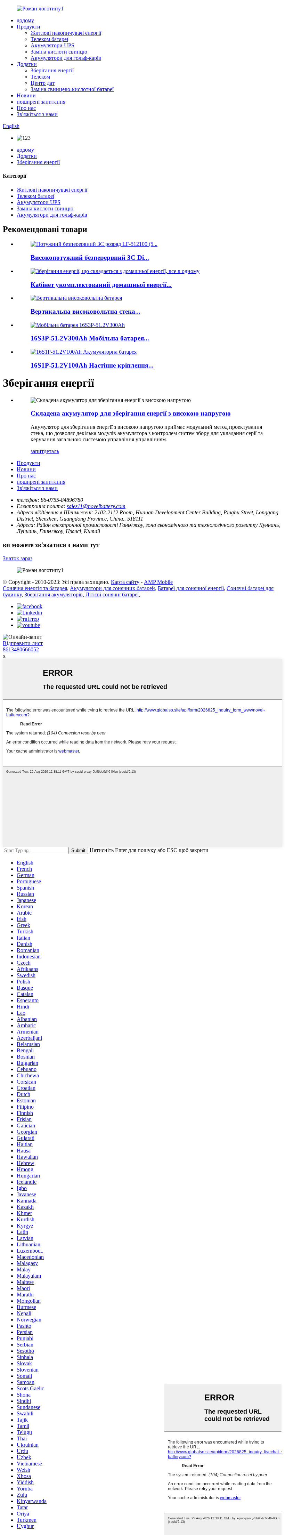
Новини (26, 95)
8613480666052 (21, 649)
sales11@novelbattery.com (96, 506)
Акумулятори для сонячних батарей (112, 588)
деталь (51, 451)
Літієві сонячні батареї (112, 594)
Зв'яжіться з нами (37, 114)
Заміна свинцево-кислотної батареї (72, 89)
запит (37, 451)
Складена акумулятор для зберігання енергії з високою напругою (131, 413)
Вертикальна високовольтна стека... (85, 311)
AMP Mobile (158, 582)
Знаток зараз (17, 558)
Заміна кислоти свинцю (59, 52)
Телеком (40, 77)
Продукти (28, 27)
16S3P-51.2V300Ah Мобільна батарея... (90, 338)
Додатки (27, 64)
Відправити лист (23, 643)
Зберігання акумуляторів (53, 594)
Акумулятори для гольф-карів (66, 58)
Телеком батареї (49, 39)
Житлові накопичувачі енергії (66, 33)
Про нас (26, 108)
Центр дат (43, 83)
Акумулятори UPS (52, 45)
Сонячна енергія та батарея (35, 588)
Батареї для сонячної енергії (191, 588)
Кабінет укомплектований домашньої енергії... (101, 284)
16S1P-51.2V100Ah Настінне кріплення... (92, 365)
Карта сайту (125, 582)
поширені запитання (41, 102)
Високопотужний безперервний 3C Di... (90, 257)
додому (25, 20)
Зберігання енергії (52, 70)
